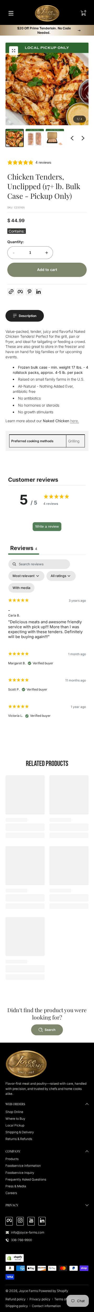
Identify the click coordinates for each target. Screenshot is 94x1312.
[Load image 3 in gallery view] (55, 138)
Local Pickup (14, 1125)
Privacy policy (40, 1299)
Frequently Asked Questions (25, 1179)
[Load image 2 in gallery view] (35, 138)
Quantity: (15, 242)
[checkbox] (21, 588)
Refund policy (15, 1299)
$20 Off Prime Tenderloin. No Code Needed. (44, 30)
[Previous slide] (72, 137)
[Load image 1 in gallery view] (14, 138)
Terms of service (66, 1299)
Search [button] (50, 1030)
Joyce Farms (28, 1291)
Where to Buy (15, 1119)
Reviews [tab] (23, 548)
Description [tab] (28, 316)
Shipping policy (16, 1306)
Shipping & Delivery (19, 1132)
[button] (13, 50)
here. (74, 421)
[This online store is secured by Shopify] (14, 1258)
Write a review (47, 526)
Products (12, 1159)
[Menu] (10, 13)
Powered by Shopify (53, 1291)
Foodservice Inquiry (19, 1173)
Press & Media (15, 1186)
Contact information (46, 1306)
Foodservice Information (23, 1166)
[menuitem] (47, 1111)
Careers (11, 1193)
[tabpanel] (47, 641)
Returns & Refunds (18, 1139)
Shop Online (14, 1112)
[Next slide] (83, 137)
